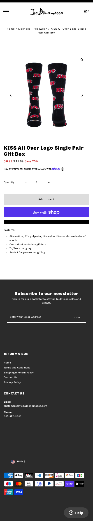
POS (57, 512)
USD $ (21, 461)
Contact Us (10, 377)
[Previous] (11, 95)
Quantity (9, 182)
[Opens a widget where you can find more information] (76, 513)
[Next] (82, 95)
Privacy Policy (12, 382)
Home (11, 28)
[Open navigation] (15, 11)
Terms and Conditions (17, 367)
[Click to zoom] (82, 60)
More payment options (46, 221)
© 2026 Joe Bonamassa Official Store (28, 512)
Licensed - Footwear (32, 28)
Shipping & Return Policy (19, 372)
